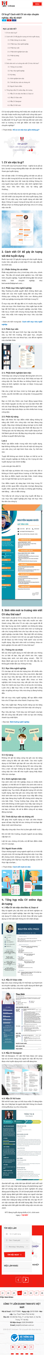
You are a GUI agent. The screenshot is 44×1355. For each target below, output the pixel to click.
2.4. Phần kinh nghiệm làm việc (18, 52)
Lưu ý (9, 59)
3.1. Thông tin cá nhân (15, 67)
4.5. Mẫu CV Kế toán (14, 105)
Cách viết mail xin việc (22, 867)
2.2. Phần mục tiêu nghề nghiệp (18, 44)
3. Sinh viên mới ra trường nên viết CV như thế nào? (22, 63)
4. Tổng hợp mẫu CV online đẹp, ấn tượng (18, 90)
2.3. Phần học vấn (13, 48)
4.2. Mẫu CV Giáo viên (15, 98)
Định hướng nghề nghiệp (19, 722)
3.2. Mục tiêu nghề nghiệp (16, 71)
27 (36, 1293)
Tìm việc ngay (13, 1255)
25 (25, 1293)
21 (2, 1293)
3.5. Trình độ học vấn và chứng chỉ (18, 82)
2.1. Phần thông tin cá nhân (17, 40)
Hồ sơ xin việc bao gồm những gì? (26, 130)
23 (14, 1293)
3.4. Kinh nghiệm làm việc (16, 78)
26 (31, 1293)
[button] (18, 1280)
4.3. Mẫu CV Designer (14, 101)
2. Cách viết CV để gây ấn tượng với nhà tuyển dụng (22, 37)
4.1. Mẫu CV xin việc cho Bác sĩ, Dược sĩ (20, 94)
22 (8, 1293)
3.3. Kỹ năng (11, 75)
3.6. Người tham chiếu (14, 86)
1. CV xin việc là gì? (11, 33)
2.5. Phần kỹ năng (13, 56)
